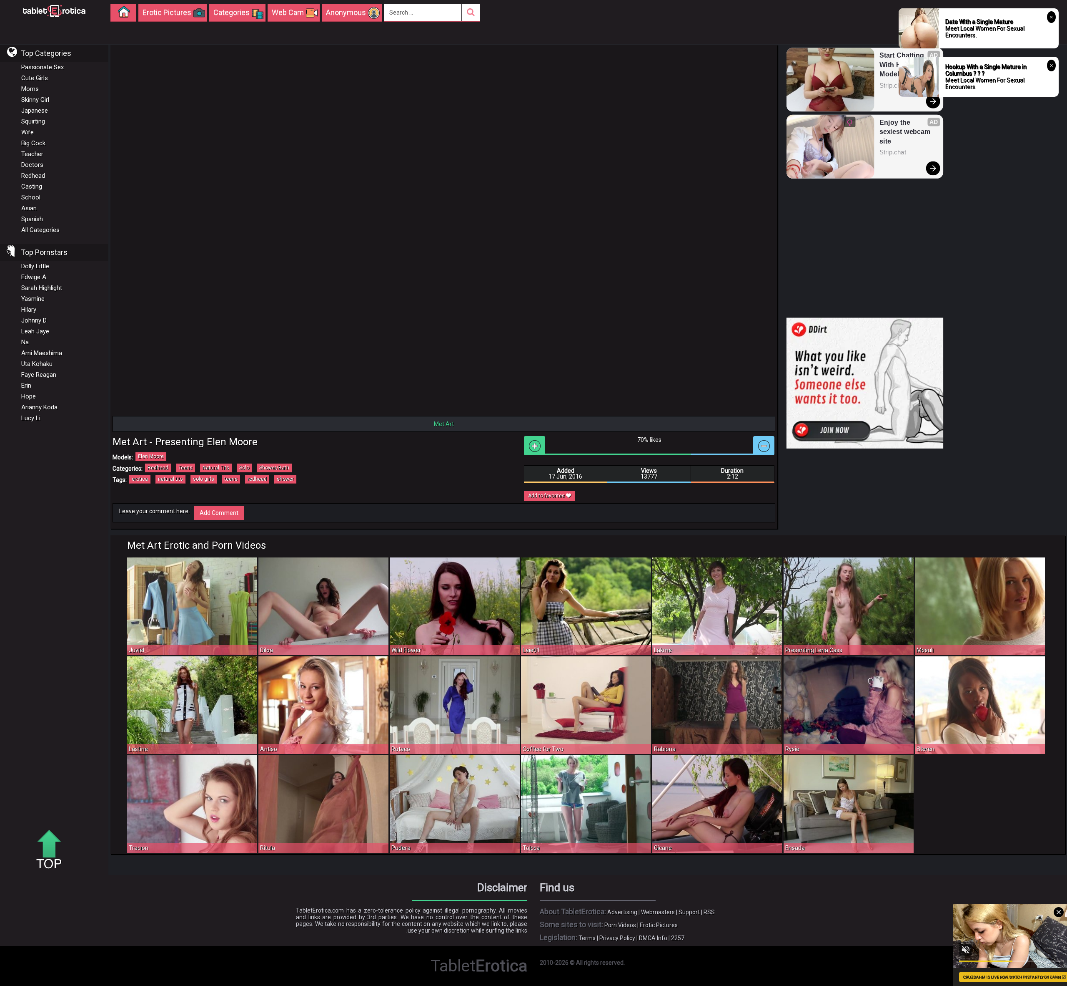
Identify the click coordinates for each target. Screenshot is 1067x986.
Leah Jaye (35, 331)
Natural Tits (216, 468)
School (30, 197)
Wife (27, 132)
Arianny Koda (39, 407)
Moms (30, 89)
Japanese (34, 110)
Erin (26, 385)
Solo (244, 468)
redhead (257, 479)
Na (25, 342)
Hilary (28, 309)
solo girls (203, 479)
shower (285, 479)
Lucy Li (30, 418)
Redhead (33, 175)
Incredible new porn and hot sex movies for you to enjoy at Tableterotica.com (54, 10)
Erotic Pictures (659, 925)
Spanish (32, 219)
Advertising (622, 912)
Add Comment (219, 512)
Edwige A (33, 277)
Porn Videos (620, 925)
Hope (28, 396)
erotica (140, 479)
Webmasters (658, 912)
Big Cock (33, 143)
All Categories (40, 230)
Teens (185, 468)
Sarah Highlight (41, 288)
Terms (587, 938)
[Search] (471, 12)
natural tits (170, 479)
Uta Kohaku (37, 364)
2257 (677, 938)
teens (231, 479)
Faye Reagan (38, 374)
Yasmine (33, 299)
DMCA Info (653, 938)
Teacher (32, 154)
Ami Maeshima (41, 353)
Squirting (33, 121)
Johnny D (34, 320)
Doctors (32, 165)
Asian (29, 208)
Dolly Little (35, 266)
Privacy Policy (617, 938)
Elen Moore (151, 456)
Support (689, 912)
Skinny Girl (35, 99)
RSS (709, 912)
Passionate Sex (42, 67)
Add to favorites (547, 496)
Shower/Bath (274, 468)
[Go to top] (52, 850)
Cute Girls (34, 78)
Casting (31, 186)
